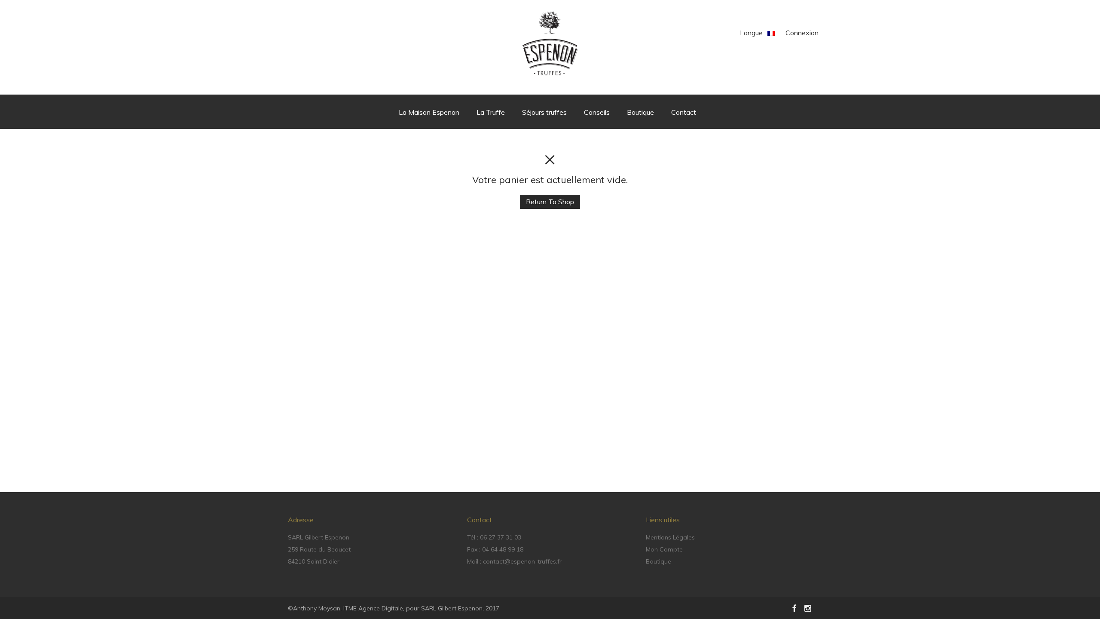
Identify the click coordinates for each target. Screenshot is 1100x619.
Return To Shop (550, 201)
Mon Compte (664, 549)
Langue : (753, 32)
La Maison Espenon (429, 112)
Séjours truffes (544, 112)
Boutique (640, 112)
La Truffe (491, 112)
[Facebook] (794, 608)
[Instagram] (808, 608)
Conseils (597, 112)
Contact (683, 112)
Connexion (802, 32)
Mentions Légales (670, 537)
